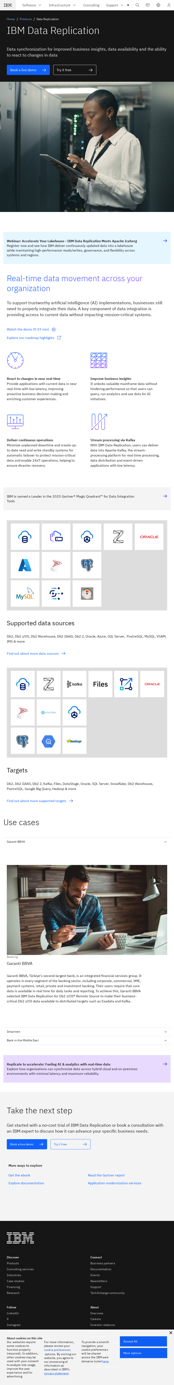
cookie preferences (57, 1350)
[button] (158, 5)
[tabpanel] (87, 935)
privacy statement (56, 1373)
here (105, 1361)
